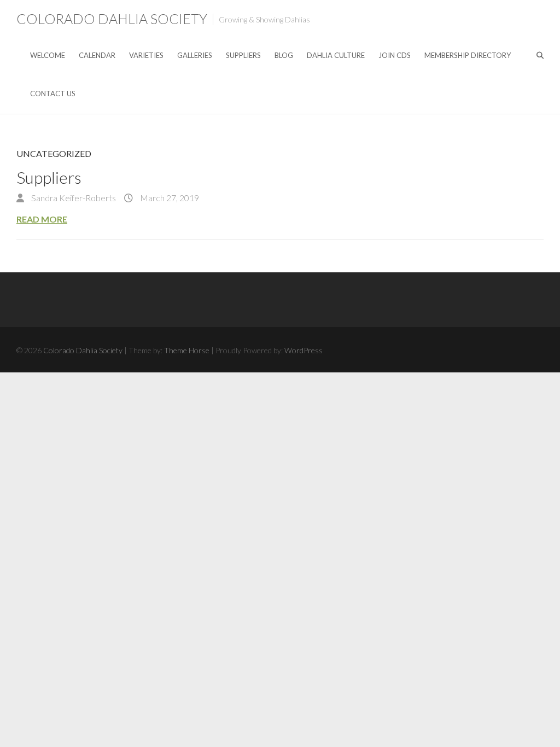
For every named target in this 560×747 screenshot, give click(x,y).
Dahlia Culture (336, 55)
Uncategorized (53, 153)
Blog (284, 55)
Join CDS (394, 55)
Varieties (146, 55)
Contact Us (52, 93)
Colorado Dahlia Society (111, 18)
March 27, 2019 (168, 197)
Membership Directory (467, 55)
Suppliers (243, 55)
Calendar (97, 55)
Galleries (194, 55)
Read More (41, 219)
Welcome (47, 55)
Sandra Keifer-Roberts (73, 197)
